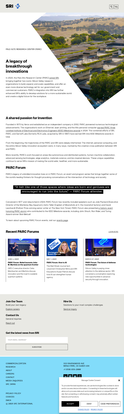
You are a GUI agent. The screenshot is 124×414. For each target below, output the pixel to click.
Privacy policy (97, 409)
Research (10, 367)
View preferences (110, 404)
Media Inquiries (14, 381)
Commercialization (16, 363)
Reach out (10, 323)
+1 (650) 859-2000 (72, 369)
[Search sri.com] (111, 7)
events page (62, 220)
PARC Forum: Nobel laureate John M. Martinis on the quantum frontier (23, 263)
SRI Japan (11, 384)
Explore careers (13, 309)
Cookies (10, 397)
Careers (10, 374)
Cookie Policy (83, 409)
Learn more (113, 232)
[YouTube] (75, 376)
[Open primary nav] (116, 7)
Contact (10, 377)
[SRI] (13, 6)
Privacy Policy (13, 393)
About (9, 370)
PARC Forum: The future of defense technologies (100, 263)
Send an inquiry (70, 309)
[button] (119, 380)
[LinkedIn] (65, 376)
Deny (89, 404)
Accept (70, 404)
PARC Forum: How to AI (57, 262)
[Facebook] (70, 376)
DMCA (8, 400)
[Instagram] (80, 376)
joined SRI (54, 78)
